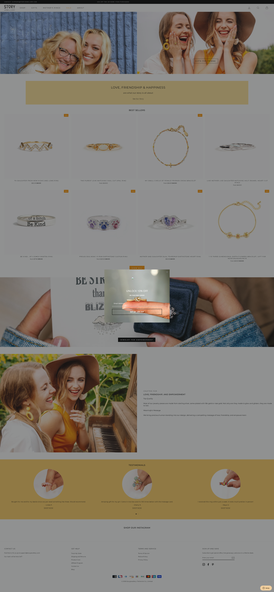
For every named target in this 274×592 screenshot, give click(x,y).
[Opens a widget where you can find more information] (266, 588)
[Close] (167, 272)
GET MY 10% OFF (137, 312)
